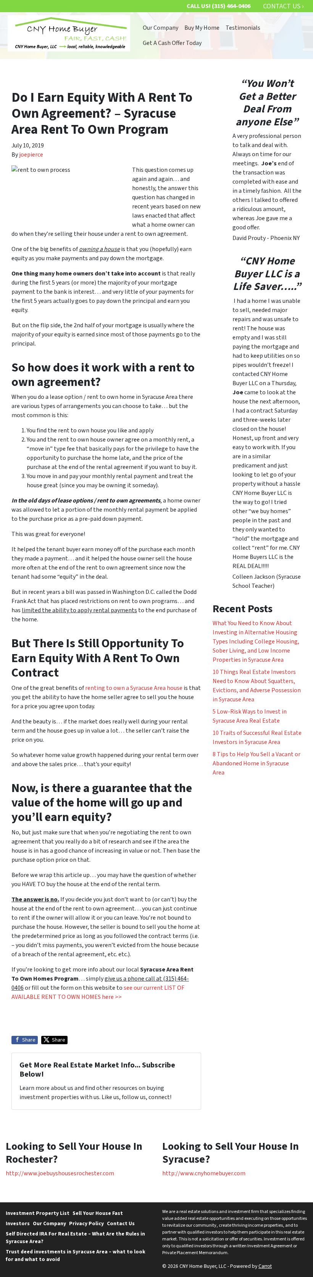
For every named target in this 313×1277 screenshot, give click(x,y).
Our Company (160, 28)
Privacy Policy (86, 1223)
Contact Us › (283, 6)
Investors (18, 1223)
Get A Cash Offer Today (172, 43)
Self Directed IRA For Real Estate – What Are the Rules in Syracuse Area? (75, 1237)
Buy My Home (201, 28)
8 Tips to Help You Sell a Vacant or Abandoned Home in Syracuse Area (256, 763)
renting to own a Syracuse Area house (133, 688)
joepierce (31, 154)
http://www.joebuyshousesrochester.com (60, 1173)
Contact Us (121, 1223)
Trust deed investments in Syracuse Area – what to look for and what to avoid (75, 1255)
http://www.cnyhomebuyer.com (203, 1173)
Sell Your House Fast (98, 1213)
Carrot (265, 1266)
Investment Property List (37, 1213)
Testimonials (243, 28)
